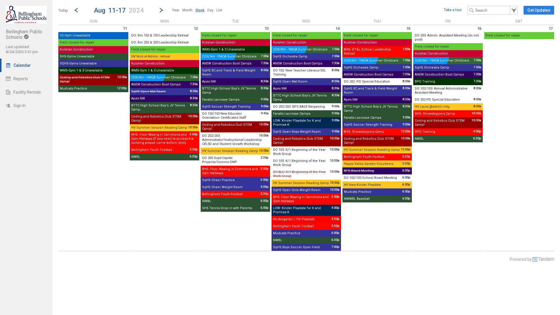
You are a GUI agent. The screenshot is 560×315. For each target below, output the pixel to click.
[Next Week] (161, 10)
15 (408, 28)
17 (551, 28)
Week (199, 10)
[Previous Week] (76, 10)
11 (125, 28)
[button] (118, 10)
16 (479, 28)
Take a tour (453, 10)
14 (337, 28)
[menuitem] (176, 10)
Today (63, 10)
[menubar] (197, 10)
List (219, 10)
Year (175, 10)
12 (196, 28)
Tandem (546, 259)
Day (210, 10)
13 (267, 28)
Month (187, 10)
